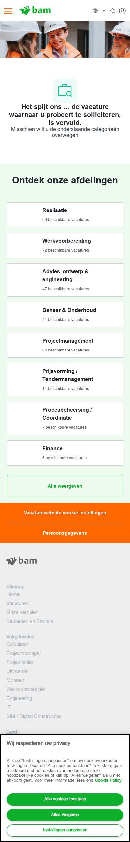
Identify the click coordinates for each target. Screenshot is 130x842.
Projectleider (19, 662)
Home (13, 594)
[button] (99, 10)
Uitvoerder (17, 671)
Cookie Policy (108, 780)
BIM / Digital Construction (34, 716)
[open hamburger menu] (8, 11)
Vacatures (17, 603)
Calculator (17, 644)
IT (8, 707)
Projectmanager (23, 653)
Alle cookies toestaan (65, 799)
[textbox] (65, 574)
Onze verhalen (22, 612)
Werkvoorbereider (25, 689)
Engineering (19, 698)
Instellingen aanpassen (65, 830)
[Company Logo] (37, 10)
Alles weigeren (65, 815)
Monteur (15, 680)
